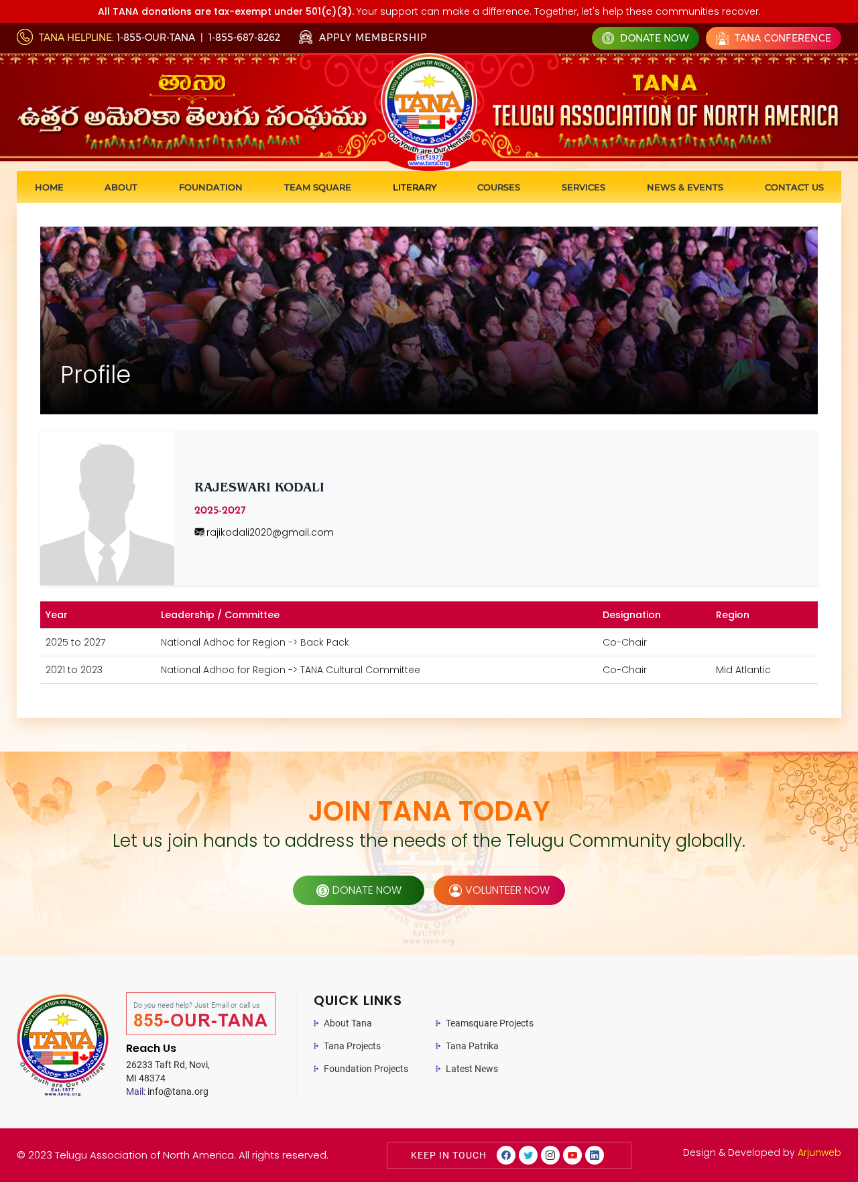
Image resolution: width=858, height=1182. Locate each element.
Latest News (472, 1068)
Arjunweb (819, 1152)
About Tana (348, 1023)
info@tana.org (167, 1091)
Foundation (211, 187)
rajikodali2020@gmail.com (269, 532)
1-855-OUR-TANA (156, 38)
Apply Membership (371, 38)
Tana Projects (352, 1046)
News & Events (685, 187)
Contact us (794, 187)
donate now (367, 890)
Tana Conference (781, 38)
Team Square (317, 187)
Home (49, 187)
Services (583, 187)
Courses (498, 187)
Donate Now (653, 38)
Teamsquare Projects (490, 1023)
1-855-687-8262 (244, 38)
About (121, 187)
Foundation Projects (366, 1068)
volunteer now (507, 890)
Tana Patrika (472, 1046)
